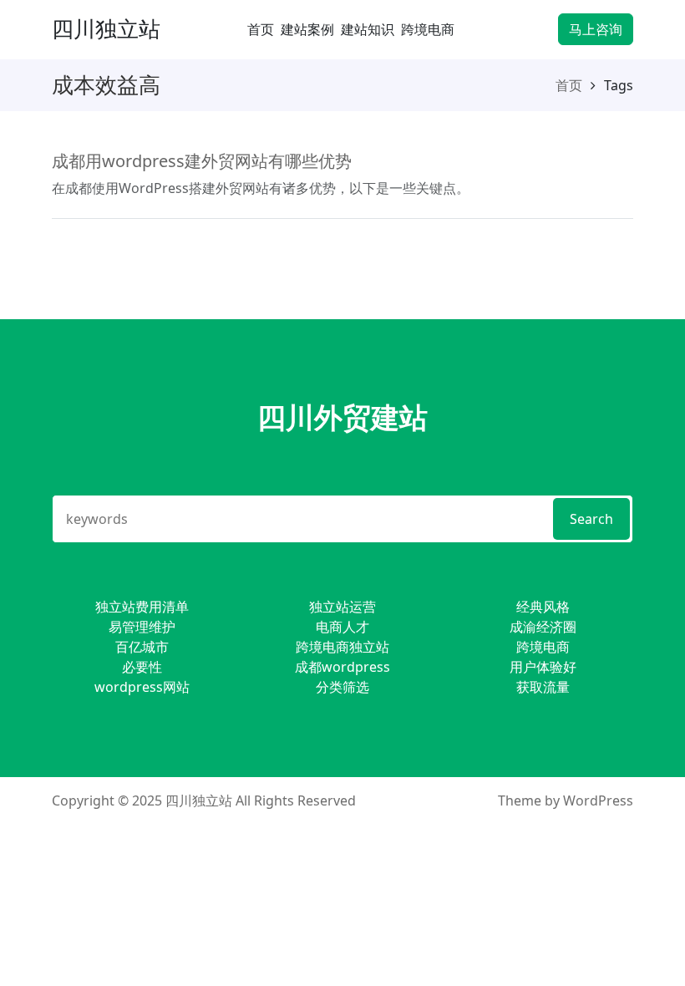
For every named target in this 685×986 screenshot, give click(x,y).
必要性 (142, 667)
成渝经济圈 (543, 627)
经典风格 (543, 606)
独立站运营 (342, 606)
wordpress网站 (142, 687)
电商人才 (342, 627)
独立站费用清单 (142, 606)
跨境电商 (427, 29)
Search (591, 519)
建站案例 (307, 29)
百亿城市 (142, 647)
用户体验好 (543, 667)
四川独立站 (106, 28)
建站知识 (367, 29)
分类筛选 (342, 687)
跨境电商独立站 (342, 647)
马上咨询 (595, 29)
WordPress (598, 800)
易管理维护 (142, 627)
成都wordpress (342, 667)
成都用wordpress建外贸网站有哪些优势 (202, 161)
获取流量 (543, 687)
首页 (260, 29)
